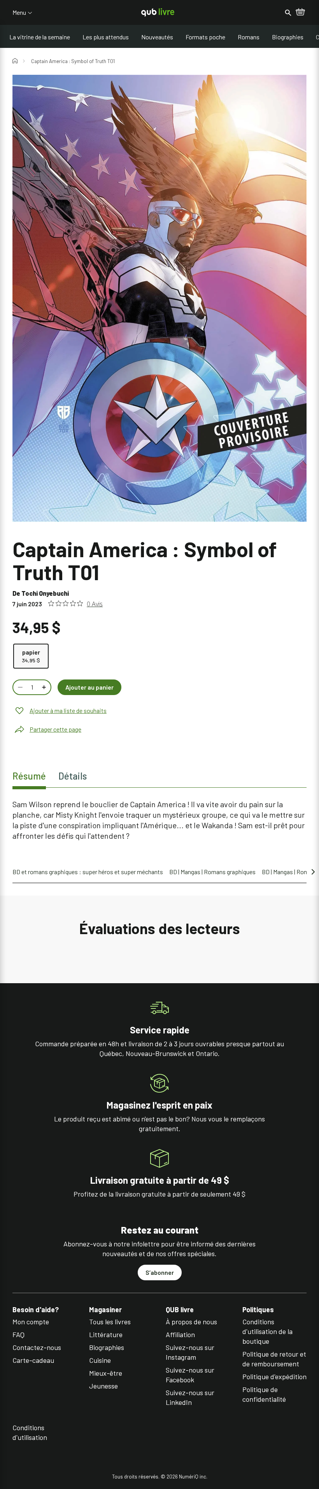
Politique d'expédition (274, 1376)
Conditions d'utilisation (29, 1432)
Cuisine (100, 1360)
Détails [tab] (72, 775)
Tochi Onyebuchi (45, 593)
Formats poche (205, 36)
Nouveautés (157, 36)
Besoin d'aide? (35, 1310)
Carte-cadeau (33, 1360)
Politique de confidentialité (264, 1394)
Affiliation (180, 1334)
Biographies (287, 36)
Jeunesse (103, 1386)
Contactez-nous (36, 1347)
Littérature (106, 1334)
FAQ (18, 1334)
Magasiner (105, 1310)
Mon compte (30, 1321)
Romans (248, 36)
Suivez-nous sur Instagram (190, 1352)
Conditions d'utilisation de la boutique (267, 1331)
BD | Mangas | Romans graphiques (212, 871)
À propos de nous (191, 1321)
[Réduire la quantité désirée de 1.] (19, 687)
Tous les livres (110, 1321)
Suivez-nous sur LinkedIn (190, 1397)
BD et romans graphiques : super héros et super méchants (87, 871)
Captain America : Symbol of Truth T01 (73, 61)
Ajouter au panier (89, 687)
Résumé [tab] (29, 775)
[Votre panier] (300, 12)
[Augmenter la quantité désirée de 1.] (45, 687)
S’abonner (159, 1272)
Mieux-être (105, 1373)
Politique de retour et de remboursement (274, 1359)
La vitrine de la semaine (39, 36)
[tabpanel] (159, 820)
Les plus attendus (105, 36)
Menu (19, 12)
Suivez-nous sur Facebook (190, 1375)
